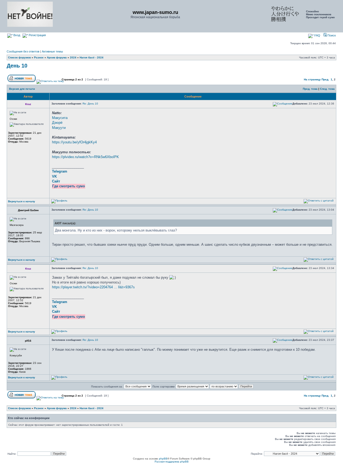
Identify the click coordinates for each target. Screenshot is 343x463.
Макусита (60, 118)
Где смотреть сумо (68, 186)
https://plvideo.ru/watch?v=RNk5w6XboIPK (85, 157)
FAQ (317, 35)
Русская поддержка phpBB (172, 461)
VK (54, 176)
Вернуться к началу (21, 201)
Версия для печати (22, 88)
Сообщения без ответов (23, 51)
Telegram (59, 171)
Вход (16, 35)
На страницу (312, 79)
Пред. (325, 79)
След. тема (327, 88)
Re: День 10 (90, 103)
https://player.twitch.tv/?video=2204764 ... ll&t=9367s (93, 287)
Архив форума (57, 57)
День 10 (17, 66)
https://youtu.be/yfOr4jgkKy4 (74, 142)
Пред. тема (310, 88)
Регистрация (37, 35)
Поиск (331, 35)
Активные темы (52, 51)
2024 (73, 57)
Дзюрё (57, 123)
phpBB (163, 458)
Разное (39, 57)
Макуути (59, 128)
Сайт (56, 181)
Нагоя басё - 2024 (91, 57)
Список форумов (19, 57)
